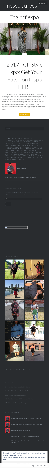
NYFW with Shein (33, 436)
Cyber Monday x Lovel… (18, 436)
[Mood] (14, 310)
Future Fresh (26, 430)
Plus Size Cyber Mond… (18, 441)
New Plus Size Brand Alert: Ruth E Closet (20, 178)
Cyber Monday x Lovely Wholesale (15, 395)
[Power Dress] (14, 351)
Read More (24, 114)
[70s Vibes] (34, 310)
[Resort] (14, 270)
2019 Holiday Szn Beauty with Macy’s (16, 403)
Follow (8, 204)
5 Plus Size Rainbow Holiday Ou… (32, 418)
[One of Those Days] (34, 331)
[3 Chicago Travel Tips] (14, 290)
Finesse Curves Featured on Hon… (33, 424)
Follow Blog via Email (13, 188)
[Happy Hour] (14, 331)
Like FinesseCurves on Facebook (17, 369)
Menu (43, 3)
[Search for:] (24, 128)
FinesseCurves (19, 5)
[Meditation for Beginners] (34, 290)
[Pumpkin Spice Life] (34, 351)
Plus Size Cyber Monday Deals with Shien (17, 391)
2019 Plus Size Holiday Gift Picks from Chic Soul (19, 399)
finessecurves (15, 418)
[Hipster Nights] (34, 270)
